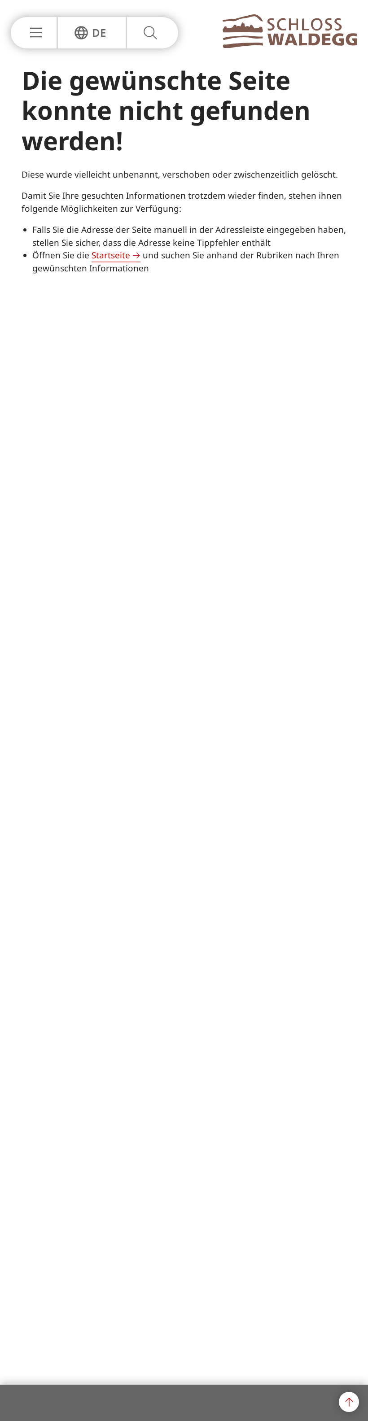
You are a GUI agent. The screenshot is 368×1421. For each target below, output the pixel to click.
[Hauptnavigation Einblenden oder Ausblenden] (34, 32)
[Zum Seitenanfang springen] (349, 1402)
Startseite (111, 255)
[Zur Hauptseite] (290, 45)
